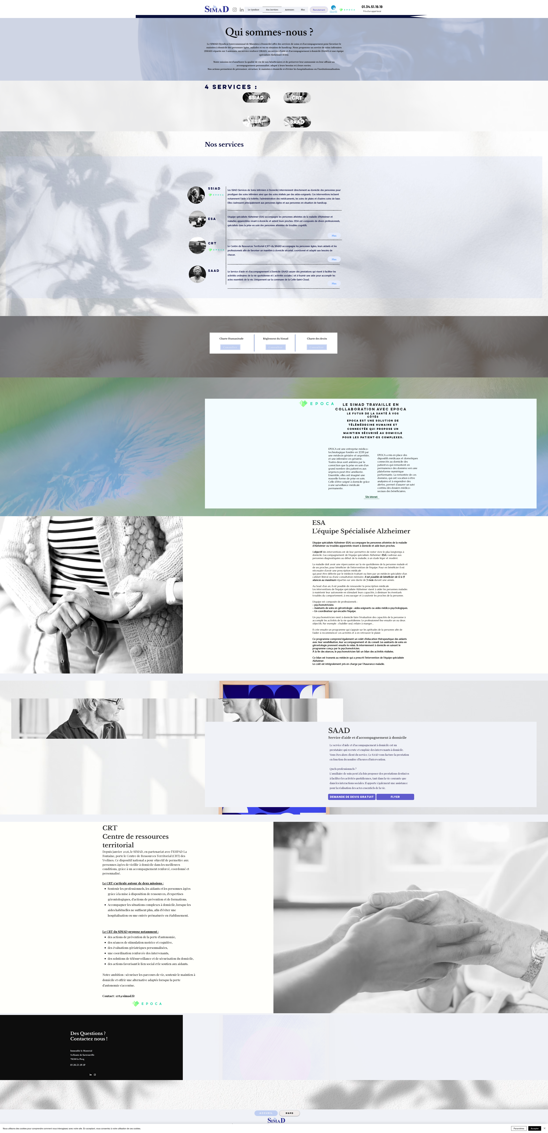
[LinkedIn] (241, 9)
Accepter (535, 1128)
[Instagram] (234, 9)
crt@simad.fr (125, 996)
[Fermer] (544, 1128)
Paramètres (519, 1128)
